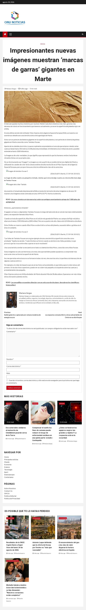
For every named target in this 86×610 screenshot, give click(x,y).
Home (6, 457)
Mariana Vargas (11, 89)
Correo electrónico (13, 366)
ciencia (42, 44)
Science (7, 467)
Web (8, 373)
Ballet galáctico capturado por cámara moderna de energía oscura (22, 314)
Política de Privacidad (12, 498)
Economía (7, 464)
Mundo (6, 462)
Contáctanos (8, 477)
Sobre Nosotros (10, 488)
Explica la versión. (18, 241)
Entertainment (9, 475)
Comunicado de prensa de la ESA (25, 191)
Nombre (10, 359)
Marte (42, 124)
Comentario (11, 331)
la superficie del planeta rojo (67, 126)
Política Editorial (10, 496)
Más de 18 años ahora (54, 274)
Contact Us (8, 491)
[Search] (82, 34)
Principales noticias (11, 459)
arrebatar (7, 241)
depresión (23, 212)
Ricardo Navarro (21, 438)
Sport (6, 472)
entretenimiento (12, 561)
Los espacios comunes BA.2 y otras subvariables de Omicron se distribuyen (63, 314)
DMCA (6, 493)
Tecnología (8, 470)
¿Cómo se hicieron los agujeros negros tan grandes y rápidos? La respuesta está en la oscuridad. (68, 433)
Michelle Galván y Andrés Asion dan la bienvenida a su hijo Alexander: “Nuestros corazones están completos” (16, 590)
